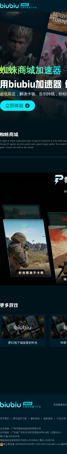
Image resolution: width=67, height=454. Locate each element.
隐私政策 (48, 418)
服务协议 (35, 418)
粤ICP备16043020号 (10, 436)
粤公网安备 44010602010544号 (18, 444)
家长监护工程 (20, 418)
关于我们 (4, 418)
